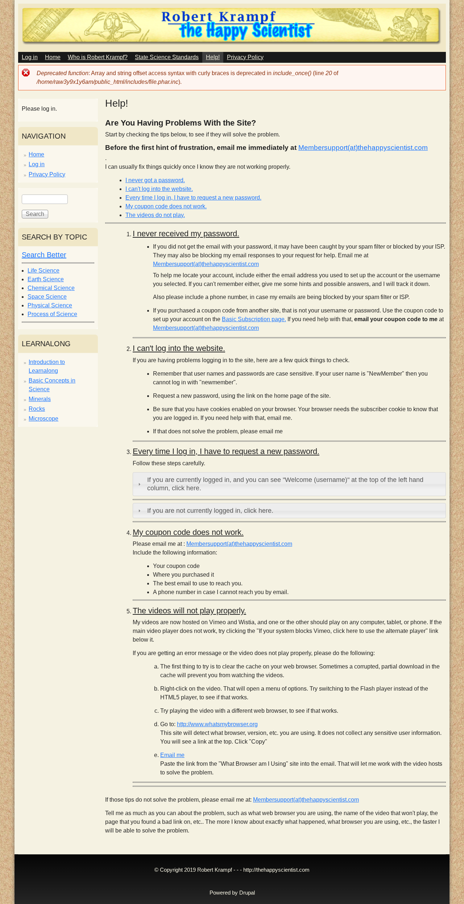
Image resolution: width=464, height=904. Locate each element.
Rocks (37, 409)
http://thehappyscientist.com (276, 870)
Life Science (43, 270)
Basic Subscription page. (254, 319)
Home (53, 57)
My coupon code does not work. (166, 206)
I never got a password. (155, 180)
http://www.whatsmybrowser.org (217, 724)
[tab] (289, 484)
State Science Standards (167, 57)
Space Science (47, 297)
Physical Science (50, 305)
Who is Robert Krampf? (98, 57)
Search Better (44, 255)
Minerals (40, 399)
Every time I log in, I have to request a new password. (193, 198)
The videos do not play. (155, 215)
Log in (30, 57)
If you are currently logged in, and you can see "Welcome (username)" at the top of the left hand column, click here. (285, 484)
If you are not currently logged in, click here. (210, 510)
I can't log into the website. (159, 189)
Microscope (43, 419)
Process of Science (52, 314)
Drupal (247, 893)
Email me (172, 755)
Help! (213, 57)
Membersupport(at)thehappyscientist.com (363, 147)
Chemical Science (51, 288)
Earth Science (46, 279)
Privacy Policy (245, 57)
